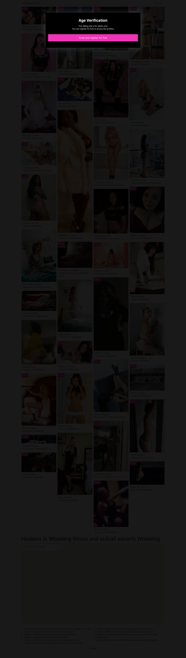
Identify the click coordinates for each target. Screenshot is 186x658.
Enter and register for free (93, 37)
